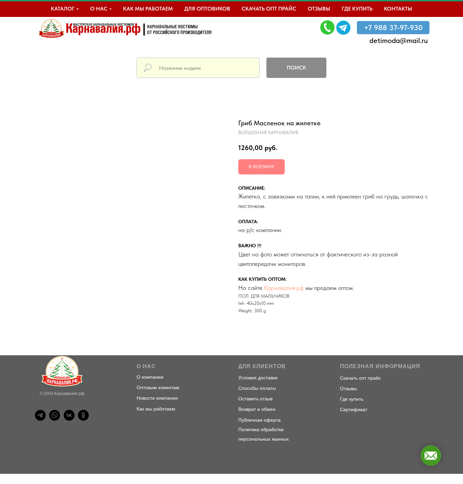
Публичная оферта (259, 420)
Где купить (357, 8)
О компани (149, 377)
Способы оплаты (257, 388)
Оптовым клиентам (158, 387)
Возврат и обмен (257, 409)
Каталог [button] (63, 8)
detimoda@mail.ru (398, 40)
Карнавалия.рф (284, 287)
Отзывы (319, 8)
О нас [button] (98, 8)
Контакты (398, 8)
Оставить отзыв (255, 398)
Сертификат (353, 409)
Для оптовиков (207, 8)
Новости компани (156, 398)
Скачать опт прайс (269, 8)
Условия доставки (258, 377)
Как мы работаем (148, 8)
